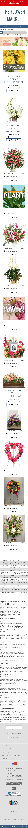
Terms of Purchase (18, 819)
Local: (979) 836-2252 (14, 776)
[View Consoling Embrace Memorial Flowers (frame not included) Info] (14, 346)
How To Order (14, 549)
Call (5, 827)
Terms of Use (14, 822)
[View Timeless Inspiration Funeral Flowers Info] (14, 159)
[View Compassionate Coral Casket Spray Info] (14, 379)
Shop (8, 26)
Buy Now (13, 90)
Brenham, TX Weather (7, 814)
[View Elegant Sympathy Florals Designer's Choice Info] (14, 60)
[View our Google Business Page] (12, 764)
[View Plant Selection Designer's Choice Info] (14, 196)
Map (15, 827)
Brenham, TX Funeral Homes (10, 809)
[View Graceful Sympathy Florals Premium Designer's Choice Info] (14, 308)
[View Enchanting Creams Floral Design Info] (14, 110)
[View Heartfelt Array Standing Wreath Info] (14, 453)
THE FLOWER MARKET (14, 15)
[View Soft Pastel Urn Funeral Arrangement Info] (14, 528)
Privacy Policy (7, 819)
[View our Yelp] (15, 764)
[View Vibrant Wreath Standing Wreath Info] (14, 491)
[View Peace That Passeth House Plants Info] (14, 271)
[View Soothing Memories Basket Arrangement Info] (14, 420)
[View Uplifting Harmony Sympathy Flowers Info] (14, 234)
